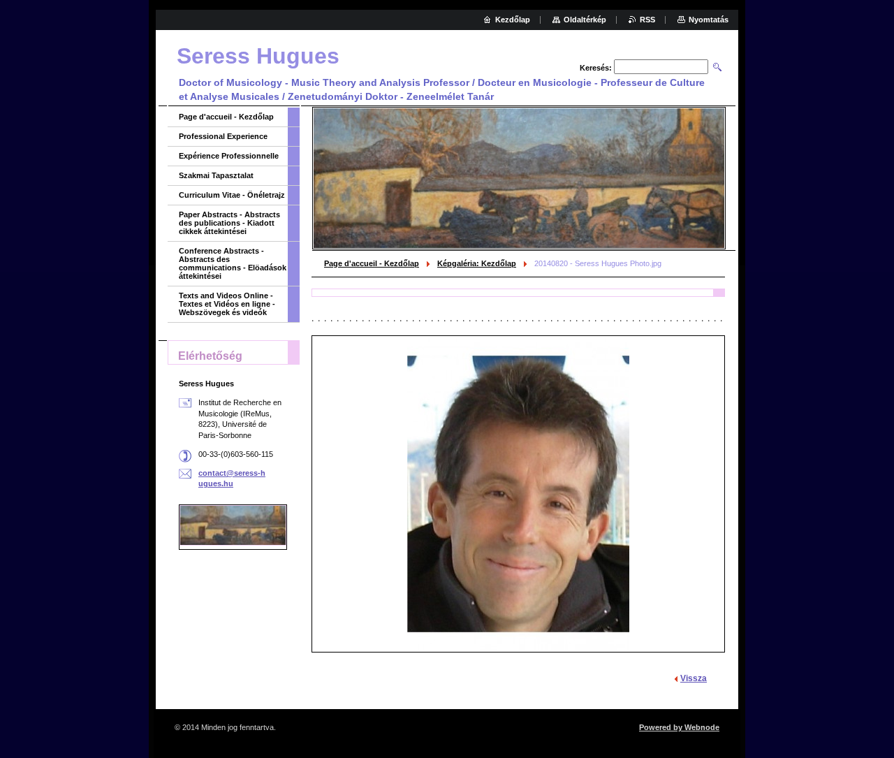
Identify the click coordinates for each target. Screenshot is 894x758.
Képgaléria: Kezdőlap (476, 263)
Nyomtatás (708, 19)
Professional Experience (223, 136)
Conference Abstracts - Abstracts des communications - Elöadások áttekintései (232, 263)
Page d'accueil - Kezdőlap (371, 263)
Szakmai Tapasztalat (216, 175)
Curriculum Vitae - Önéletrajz (232, 195)
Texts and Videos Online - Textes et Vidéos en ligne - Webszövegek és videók (227, 303)
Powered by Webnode (679, 727)
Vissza (693, 678)
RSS (647, 19)
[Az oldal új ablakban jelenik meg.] (518, 494)
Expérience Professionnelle (229, 156)
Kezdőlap (512, 19)
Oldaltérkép (585, 19)
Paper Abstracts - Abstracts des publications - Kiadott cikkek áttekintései (229, 222)
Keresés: (596, 68)
